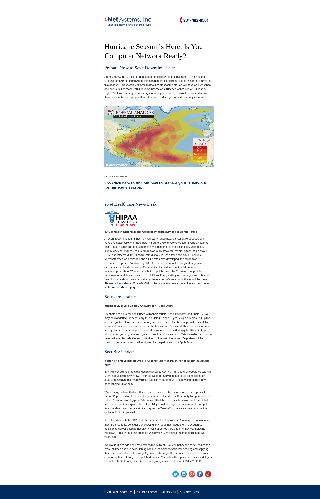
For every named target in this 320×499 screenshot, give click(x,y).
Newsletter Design (189, 491)
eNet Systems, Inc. (123, 491)
